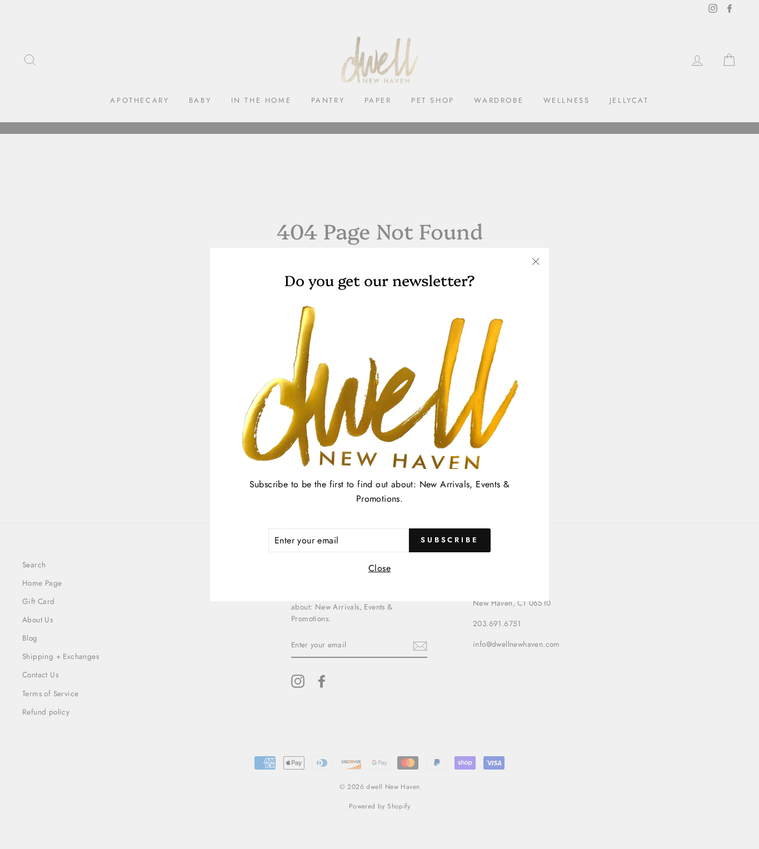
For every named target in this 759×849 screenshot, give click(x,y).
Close (379, 568)
